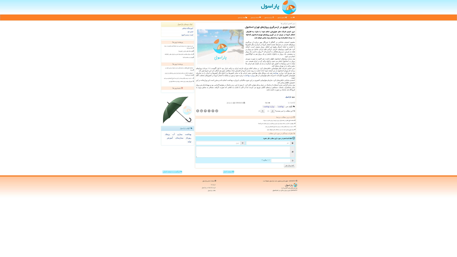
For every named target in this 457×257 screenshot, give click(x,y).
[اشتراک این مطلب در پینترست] (205, 111)
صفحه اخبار (228, 172)
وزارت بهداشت (249, 75)
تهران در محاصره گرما (188, 57)
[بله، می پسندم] (273, 111)
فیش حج (190, 31)
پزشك (167, 134)
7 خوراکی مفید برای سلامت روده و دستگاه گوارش (181, 81)
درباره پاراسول (268, 17)
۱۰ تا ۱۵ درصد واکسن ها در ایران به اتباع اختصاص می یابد (279, 126)
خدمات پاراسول (255, 17)
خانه (292, 17)
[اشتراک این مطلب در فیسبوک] (213, 111)
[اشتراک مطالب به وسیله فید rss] (197, 111)
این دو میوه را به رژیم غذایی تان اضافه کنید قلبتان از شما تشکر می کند (178, 47)
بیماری (179, 134)
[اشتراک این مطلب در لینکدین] (201, 111)
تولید (189, 142)
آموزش (170, 138)
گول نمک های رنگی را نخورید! (186, 51)
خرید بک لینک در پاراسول (209, 187)
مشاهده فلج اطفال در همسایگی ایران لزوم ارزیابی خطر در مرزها (279, 120)
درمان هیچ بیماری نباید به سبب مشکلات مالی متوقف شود (280, 129)
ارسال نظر (288, 165)
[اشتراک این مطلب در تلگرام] (216, 111)
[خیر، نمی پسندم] (263, 111)
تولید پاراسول (242, 17)
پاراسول (270, 6)
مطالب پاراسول (212, 190)
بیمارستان (179, 138)
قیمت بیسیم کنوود (187, 35)
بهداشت (275, 73)
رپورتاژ (188, 138)
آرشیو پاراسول (281, 17)
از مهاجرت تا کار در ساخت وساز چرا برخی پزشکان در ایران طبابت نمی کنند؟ (276, 123)
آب (173, 134)
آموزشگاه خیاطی (187, 28)
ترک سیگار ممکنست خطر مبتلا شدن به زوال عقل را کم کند (179, 54)
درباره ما (213, 184)
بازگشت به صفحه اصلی (171, 172)
